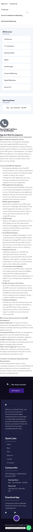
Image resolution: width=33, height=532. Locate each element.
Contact (9, 459)
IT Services (4, 9)
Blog (8, 448)
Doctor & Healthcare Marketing (11, 15)
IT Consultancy (9, 46)
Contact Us (13, 4)
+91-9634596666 (7, 131)
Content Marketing (10, 73)
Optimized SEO (9, 53)
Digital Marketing (9, 80)
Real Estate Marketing (8, 21)
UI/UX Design (8, 66)
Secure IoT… (8, 87)
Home (9, 444)
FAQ (8, 452)
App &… (6, 60)
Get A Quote (16, 390)
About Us (4, 4)
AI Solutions (8, 39)
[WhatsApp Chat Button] (28, 527)
